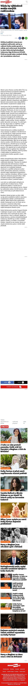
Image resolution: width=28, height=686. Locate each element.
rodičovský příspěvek (15, 422)
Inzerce (4, 671)
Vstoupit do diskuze (12, 386)
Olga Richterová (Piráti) (4, 422)
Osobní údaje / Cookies (12, 671)
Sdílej (5, 382)
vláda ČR (24, 422)
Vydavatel (22, 669)
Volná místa (22, 671)
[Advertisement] (14, 74)
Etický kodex (6, 669)
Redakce (12, 669)
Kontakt (17, 669)
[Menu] (26, 2)
